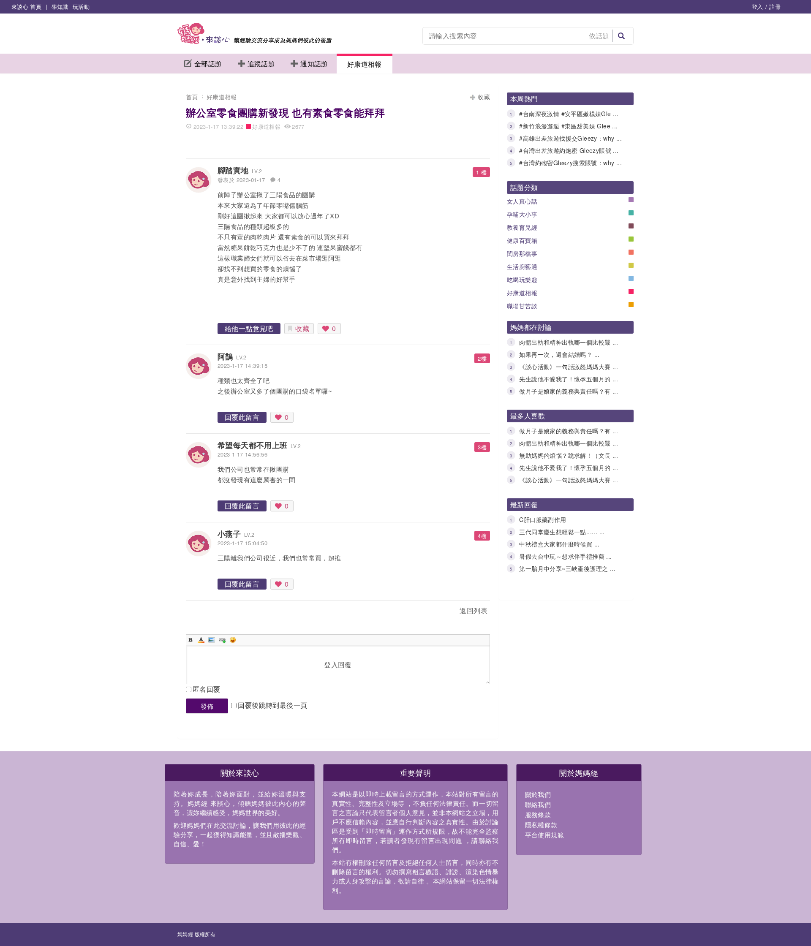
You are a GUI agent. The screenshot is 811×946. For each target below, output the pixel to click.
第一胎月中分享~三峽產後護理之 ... (567, 568)
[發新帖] (204, 612)
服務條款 (538, 814)
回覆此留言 (242, 417)
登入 (757, 7)
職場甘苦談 (522, 306)
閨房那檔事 (522, 253)
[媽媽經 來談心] (254, 41)
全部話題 (208, 63)
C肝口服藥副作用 (542, 519)
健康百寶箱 (522, 240)
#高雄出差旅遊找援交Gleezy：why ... (570, 138)
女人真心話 (522, 201)
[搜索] (621, 36)
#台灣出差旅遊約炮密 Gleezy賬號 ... (568, 150)
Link (222, 640)
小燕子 (229, 533)
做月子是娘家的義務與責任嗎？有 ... (568, 391)
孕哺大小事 (522, 214)
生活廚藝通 (522, 266)
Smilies (233, 640)
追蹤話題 (261, 63)
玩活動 (81, 7)
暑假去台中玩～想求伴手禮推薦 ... (565, 556)
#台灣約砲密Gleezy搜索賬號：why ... (570, 162)
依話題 (599, 36)
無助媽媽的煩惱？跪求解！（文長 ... (568, 455)
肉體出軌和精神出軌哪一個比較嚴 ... (568, 342)
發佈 (207, 705)
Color (201, 640)
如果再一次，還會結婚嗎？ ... (559, 354)
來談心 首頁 (26, 7)
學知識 (60, 7)
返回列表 (473, 610)
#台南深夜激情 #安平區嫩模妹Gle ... (568, 113)
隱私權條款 (541, 824)
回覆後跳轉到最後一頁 (272, 705)
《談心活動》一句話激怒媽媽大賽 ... (568, 366)
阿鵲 (225, 356)
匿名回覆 (206, 689)
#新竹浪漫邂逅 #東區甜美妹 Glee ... (568, 126)
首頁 (192, 96)
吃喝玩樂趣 (522, 279)
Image (211, 640)
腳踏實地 (233, 170)
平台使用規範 (544, 834)
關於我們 (538, 794)
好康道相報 (364, 64)
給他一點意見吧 (249, 328)
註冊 (775, 7)
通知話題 (314, 63)
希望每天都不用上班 (253, 445)
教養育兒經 (522, 227)
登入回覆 (338, 664)
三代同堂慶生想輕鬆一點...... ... (561, 531)
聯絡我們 (538, 804)
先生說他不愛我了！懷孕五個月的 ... (568, 379)
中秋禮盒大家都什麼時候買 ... (559, 544)
